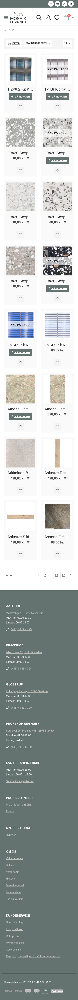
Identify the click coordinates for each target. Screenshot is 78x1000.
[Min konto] (48, 18)
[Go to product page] (20, 69)
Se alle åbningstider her (20, 781)
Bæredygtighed (15, 885)
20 (63, 575)
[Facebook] (51, 4)
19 (56, 575)
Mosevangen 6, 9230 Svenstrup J (25, 612)
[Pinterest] (57, 4)
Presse (10, 811)
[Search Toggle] (39, 17)
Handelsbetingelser (17, 922)
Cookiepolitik (13, 949)
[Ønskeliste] (57, 18)
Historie (10, 878)
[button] (7, 17)
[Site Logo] (18, 17)
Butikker (11, 865)
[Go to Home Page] (5, 30)
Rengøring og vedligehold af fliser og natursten (33, 956)
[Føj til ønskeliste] (20, 106)
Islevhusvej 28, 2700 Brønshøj (24, 652)
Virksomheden (14, 858)
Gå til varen (22, 96)
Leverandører (13, 892)
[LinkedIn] (71, 4)
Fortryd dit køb (14, 929)
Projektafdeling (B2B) (18, 804)
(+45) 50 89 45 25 (21, 629)
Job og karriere (14, 898)
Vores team (12, 871)
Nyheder (11, 834)
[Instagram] (64, 4)
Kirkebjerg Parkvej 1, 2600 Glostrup (27, 691)
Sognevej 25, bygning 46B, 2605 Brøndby (30, 730)
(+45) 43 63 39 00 (21, 707)
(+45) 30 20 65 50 (21, 747)
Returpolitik (12, 936)
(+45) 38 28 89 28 (21, 668)
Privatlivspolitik (15, 942)
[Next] (71, 575)
